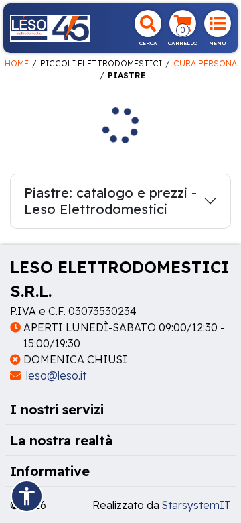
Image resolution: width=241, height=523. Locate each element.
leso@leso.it (54, 375)
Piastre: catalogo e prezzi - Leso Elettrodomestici (110, 200)
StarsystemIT (196, 505)
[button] (27, 496)
